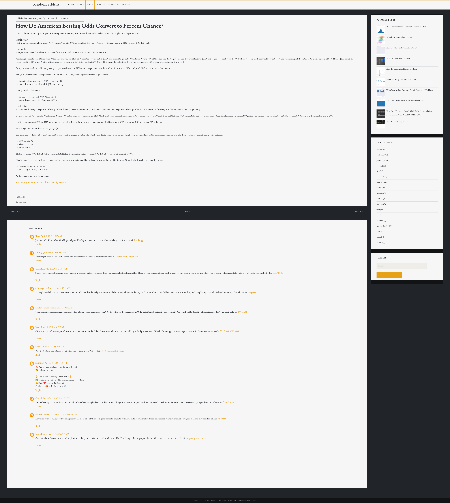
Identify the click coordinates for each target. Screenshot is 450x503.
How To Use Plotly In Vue (397, 121)
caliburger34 (41, 288)
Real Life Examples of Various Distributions (405, 100)
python (380, 198)
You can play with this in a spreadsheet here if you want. (41, 182)
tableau (380, 242)
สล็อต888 (222, 418)
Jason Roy (40, 269)
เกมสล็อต (39, 363)
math (22, 202)
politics (380, 204)
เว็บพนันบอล (228, 402)
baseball (380, 220)
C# (378, 231)
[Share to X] (21, 197)
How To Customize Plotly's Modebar (402, 69)
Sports (126, 5)
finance (380, 177)
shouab (38, 398)
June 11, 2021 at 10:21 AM (59, 288)
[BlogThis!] (19, 197)
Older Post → (360, 211)
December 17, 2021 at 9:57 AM (63, 414)
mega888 (252, 292)
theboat (49, 18)
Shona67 (39, 346)
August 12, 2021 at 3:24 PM (56, 363)
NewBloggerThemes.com (246, 500)
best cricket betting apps (113, 351)
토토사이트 (278, 273)
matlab (379, 237)
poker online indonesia (127, 256)
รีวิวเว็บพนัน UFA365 (229, 331)
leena (38, 327)
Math (90, 5)
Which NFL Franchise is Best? (399, 37)
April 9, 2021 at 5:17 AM (51, 236)
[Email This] (17, 197)
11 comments (63, 18)
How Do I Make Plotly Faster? (398, 58)
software (380, 155)
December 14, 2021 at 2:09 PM (56, 398)
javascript (381, 160)
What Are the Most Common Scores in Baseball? (406, 26)
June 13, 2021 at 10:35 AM (61, 307)
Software (113, 5)
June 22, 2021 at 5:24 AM (56, 346)
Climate (100, 5)
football (380, 182)
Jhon (37, 236)
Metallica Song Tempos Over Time (401, 79)
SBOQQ (39, 252)
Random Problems (46, 4)
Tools (80, 5)
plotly (379, 187)
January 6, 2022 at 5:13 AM (57, 434)
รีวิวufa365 (242, 312)
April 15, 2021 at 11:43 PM (55, 252)
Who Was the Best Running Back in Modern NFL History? (410, 90)
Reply (38, 244)
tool (378, 209)
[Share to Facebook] (23, 197)
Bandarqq (138, 240)
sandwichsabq (42, 307)
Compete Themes (210, 500)
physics (380, 193)
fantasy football (383, 226)
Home (71, 5)
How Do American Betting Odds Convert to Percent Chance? (89, 26)
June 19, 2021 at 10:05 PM (52, 327)
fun (378, 171)
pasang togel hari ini (198, 438)
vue (378, 215)
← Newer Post (14, 211)
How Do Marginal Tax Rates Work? (401, 48)
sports (379, 166)
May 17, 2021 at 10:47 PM (57, 269)
